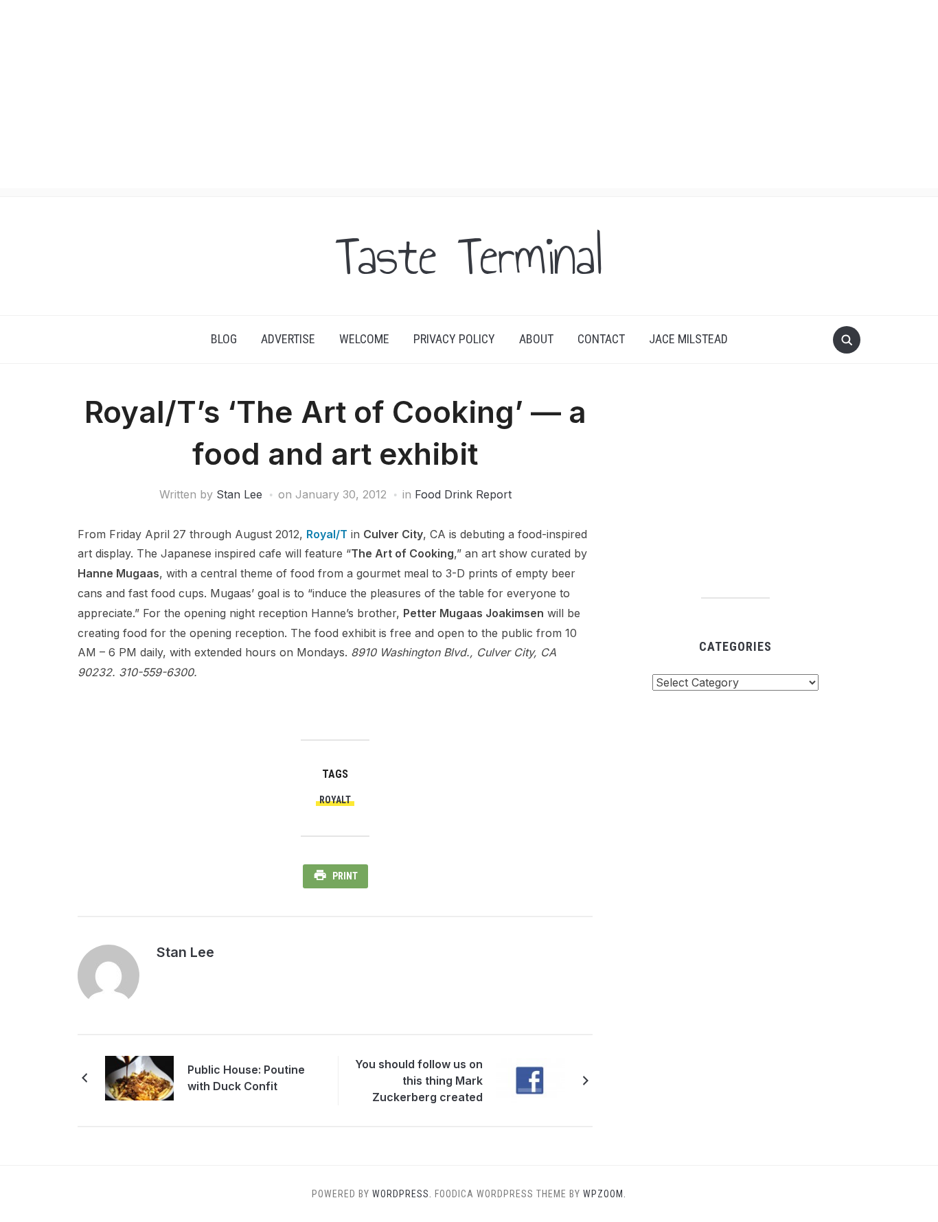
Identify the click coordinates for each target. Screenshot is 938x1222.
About (536, 339)
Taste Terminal (469, 256)
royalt (335, 799)
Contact (601, 339)
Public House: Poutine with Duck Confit (246, 1078)
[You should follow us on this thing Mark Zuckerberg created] (530, 1079)
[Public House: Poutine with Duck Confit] (139, 1077)
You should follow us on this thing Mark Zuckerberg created (419, 1080)
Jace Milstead (688, 339)
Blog (224, 339)
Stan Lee (239, 494)
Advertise (288, 339)
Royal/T (326, 534)
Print (345, 876)
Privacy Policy (454, 339)
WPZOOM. (604, 1193)
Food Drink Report (463, 494)
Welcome (364, 339)
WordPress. (402, 1193)
